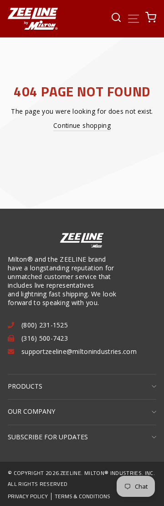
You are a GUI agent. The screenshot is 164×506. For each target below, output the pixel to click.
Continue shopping (82, 125)
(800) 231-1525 (44, 325)
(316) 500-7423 (44, 338)
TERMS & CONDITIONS (82, 496)
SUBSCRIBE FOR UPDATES (48, 436)
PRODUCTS (25, 386)
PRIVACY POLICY (28, 496)
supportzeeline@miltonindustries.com (79, 351)
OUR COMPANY (31, 411)
